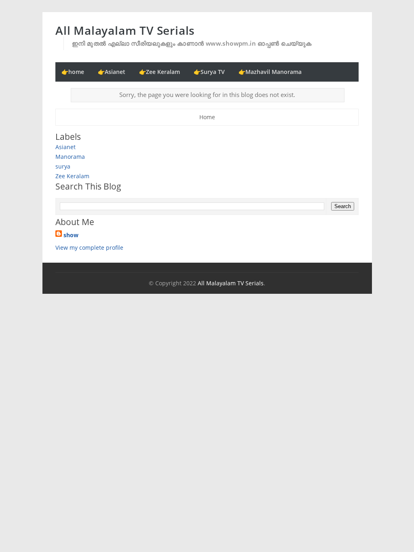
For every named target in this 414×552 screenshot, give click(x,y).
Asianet (65, 147)
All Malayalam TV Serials (125, 30)
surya (62, 166)
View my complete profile (89, 247)
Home (207, 117)
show (70, 235)
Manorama (70, 156)
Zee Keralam (72, 176)
